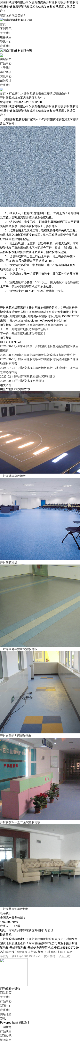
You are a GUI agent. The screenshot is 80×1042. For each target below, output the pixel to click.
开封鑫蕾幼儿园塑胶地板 (16, 735)
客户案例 (5, 72)
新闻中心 (5, 1005)
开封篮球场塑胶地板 (13, 476)
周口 (27, 952)
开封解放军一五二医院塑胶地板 (20, 822)
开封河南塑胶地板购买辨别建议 (27, 376)
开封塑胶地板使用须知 (22, 381)
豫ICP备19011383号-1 (26, 956)
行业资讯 (15, 93)
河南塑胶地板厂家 (56, 325)
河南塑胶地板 (35, 325)
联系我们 (5, 46)
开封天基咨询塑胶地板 (14, 909)
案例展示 (5, 28)
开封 (47, 952)
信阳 (54, 952)
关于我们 (5, 33)
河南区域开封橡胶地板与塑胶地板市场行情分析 (37, 355)
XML (3, 1018)
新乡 (40, 952)
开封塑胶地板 (8, 562)
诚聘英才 (5, 80)
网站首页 (5, 59)
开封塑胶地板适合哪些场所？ (30, 329)
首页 (3, 24)
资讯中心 (5, 41)
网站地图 (5, 1014)
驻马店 (68, 952)
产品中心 (5, 63)
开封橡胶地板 (54, 2)
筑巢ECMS (22, 1022)
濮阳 (21, 952)
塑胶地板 (20, 325)
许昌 (34, 952)
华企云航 (64, 956)
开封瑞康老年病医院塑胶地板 (18, 649)
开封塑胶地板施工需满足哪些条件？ (47, 93)
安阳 (60, 952)
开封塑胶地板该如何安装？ (28, 333)
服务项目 (5, 37)
